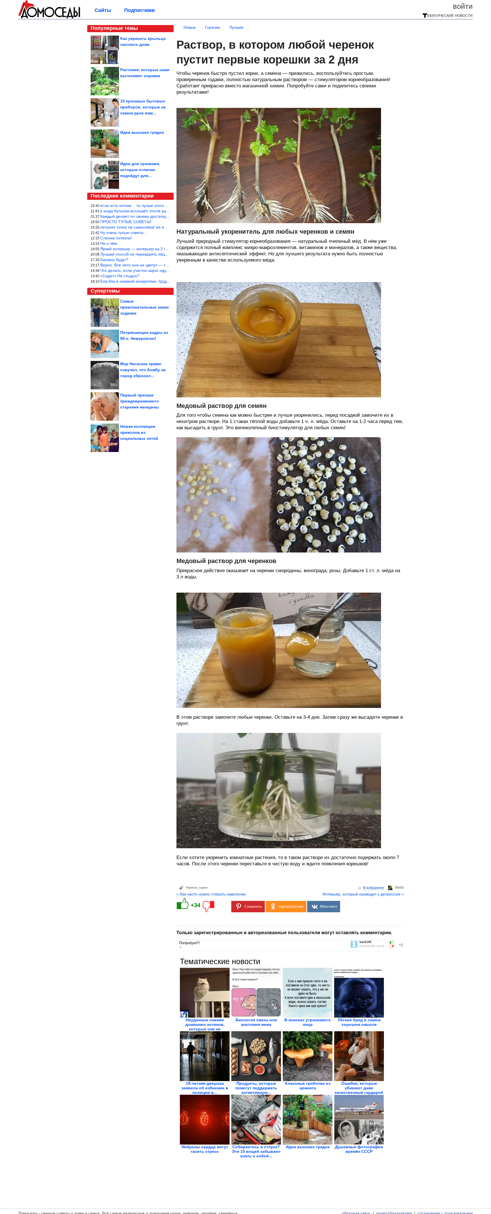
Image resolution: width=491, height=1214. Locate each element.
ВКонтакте (328, 907)
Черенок (191, 887)
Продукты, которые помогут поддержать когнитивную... (256, 1088)
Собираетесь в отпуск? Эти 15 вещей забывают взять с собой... (256, 1151)
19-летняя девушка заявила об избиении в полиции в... (204, 1088)
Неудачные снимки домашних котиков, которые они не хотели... (204, 1027)
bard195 (365, 942)
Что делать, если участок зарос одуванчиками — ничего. (153, 270)
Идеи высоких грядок (308, 1147)
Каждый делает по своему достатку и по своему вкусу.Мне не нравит (164, 216)
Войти (463, 6)
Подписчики (139, 10)
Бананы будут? (114, 259)
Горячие (212, 27)
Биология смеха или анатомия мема (256, 1022)
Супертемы (105, 291)
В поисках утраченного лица (307, 1022)
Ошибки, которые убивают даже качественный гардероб (359, 1088)
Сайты (103, 10)
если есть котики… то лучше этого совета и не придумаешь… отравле (166, 205)
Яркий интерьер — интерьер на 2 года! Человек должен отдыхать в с (164, 249)
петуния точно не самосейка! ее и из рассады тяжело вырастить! (161, 227)
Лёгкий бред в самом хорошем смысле (359, 1022)
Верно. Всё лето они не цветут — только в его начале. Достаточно (162, 265)
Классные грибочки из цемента (307, 1085)
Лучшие (236, 27)
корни (203, 887)
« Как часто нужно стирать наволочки (211, 894)
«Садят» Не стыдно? (119, 276)
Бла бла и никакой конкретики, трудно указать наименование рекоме (164, 281)
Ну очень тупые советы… (123, 232)
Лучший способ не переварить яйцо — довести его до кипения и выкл (165, 254)
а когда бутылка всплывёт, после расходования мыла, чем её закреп (164, 211)
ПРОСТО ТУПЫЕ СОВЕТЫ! (125, 221)
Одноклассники (291, 907)
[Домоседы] (49, 18)
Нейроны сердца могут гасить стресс (205, 1149)
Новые (190, 27)
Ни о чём (108, 243)
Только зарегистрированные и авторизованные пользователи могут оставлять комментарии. (284, 932)
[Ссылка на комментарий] (180, 947)
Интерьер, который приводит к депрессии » (363, 894)
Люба (399, 888)
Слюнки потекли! (116, 238)
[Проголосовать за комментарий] (393, 947)
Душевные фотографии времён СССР (359, 1149)
